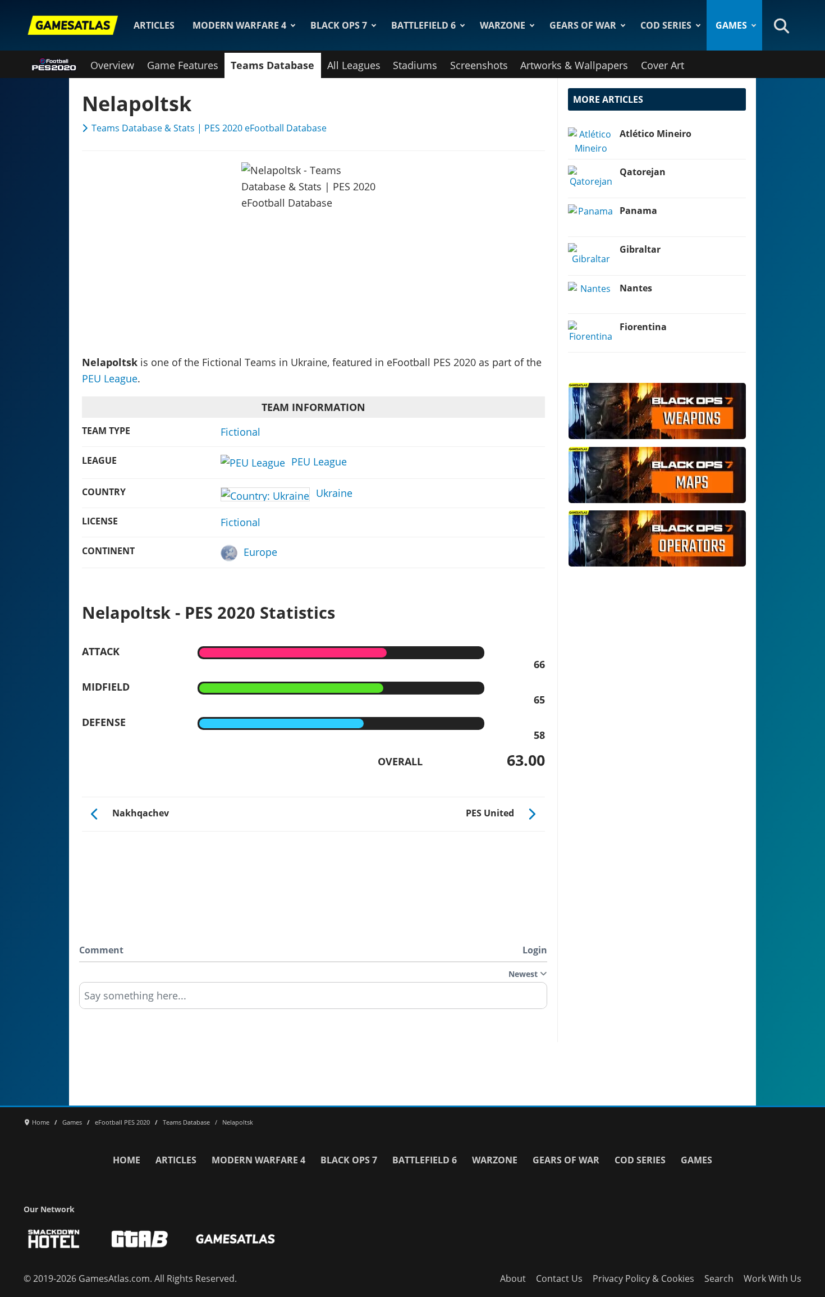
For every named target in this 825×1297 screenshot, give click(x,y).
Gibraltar (640, 249)
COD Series (665, 25)
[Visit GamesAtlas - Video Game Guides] (235, 1239)
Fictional (240, 432)
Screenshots (479, 65)
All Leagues (354, 65)
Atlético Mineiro (655, 133)
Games (731, 25)
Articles (154, 25)
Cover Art (662, 65)
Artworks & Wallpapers (574, 65)
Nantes (636, 288)
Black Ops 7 (338, 25)
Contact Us (559, 1278)
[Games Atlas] (72, 25)
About (513, 1278)
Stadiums (415, 65)
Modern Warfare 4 (239, 25)
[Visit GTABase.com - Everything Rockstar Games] (139, 1239)
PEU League (110, 378)
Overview (112, 65)
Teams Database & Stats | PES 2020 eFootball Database (209, 128)
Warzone (502, 25)
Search (719, 1278)
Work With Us (772, 1278)
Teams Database (272, 65)
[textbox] (313, 999)
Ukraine (334, 493)
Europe (260, 552)
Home (126, 1160)
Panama (638, 210)
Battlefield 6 (423, 25)
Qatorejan (643, 172)
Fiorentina (643, 327)
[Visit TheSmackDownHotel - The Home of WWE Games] (54, 1239)
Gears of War (582, 25)
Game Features (182, 65)
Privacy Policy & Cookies (643, 1278)
